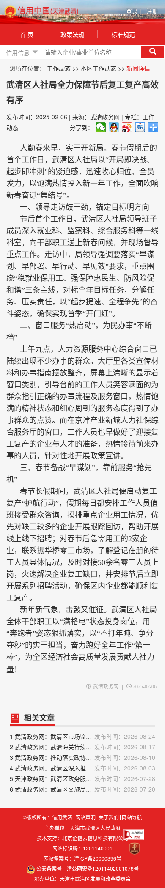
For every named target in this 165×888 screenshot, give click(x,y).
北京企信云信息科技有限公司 (95, 837)
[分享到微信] (101, 127)
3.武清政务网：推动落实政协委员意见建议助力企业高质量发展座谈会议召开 (82, 757)
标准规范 (123, 34)
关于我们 (109, 817)
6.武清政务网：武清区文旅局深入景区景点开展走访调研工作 (82, 789)
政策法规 (72, 34)
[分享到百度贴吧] (140, 127)
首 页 (26, 34)
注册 (152, 11)
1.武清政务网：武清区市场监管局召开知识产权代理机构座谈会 (82, 736)
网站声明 (85, 817)
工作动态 (59, 68)
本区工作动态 (98, 68)
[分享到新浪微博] (127, 127)
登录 (133, 11)
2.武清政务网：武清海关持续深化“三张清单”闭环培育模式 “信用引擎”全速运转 (82, 747)
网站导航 (132, 817)
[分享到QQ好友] (114, 127)
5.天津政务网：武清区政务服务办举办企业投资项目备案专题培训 (82, 778)
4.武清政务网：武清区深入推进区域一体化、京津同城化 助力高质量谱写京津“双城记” (82, 768)
